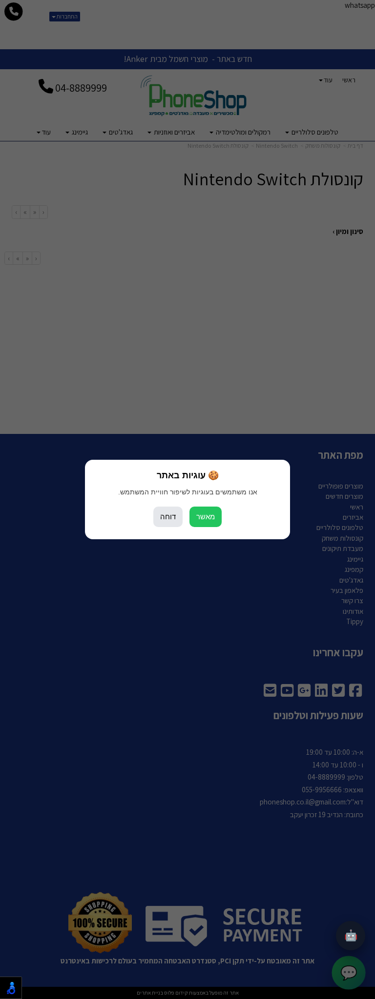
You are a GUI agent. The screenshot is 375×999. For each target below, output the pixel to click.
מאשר (205, 516)
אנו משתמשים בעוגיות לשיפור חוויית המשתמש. (187, 492)
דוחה (168, 516)
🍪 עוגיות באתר (188, 475)
